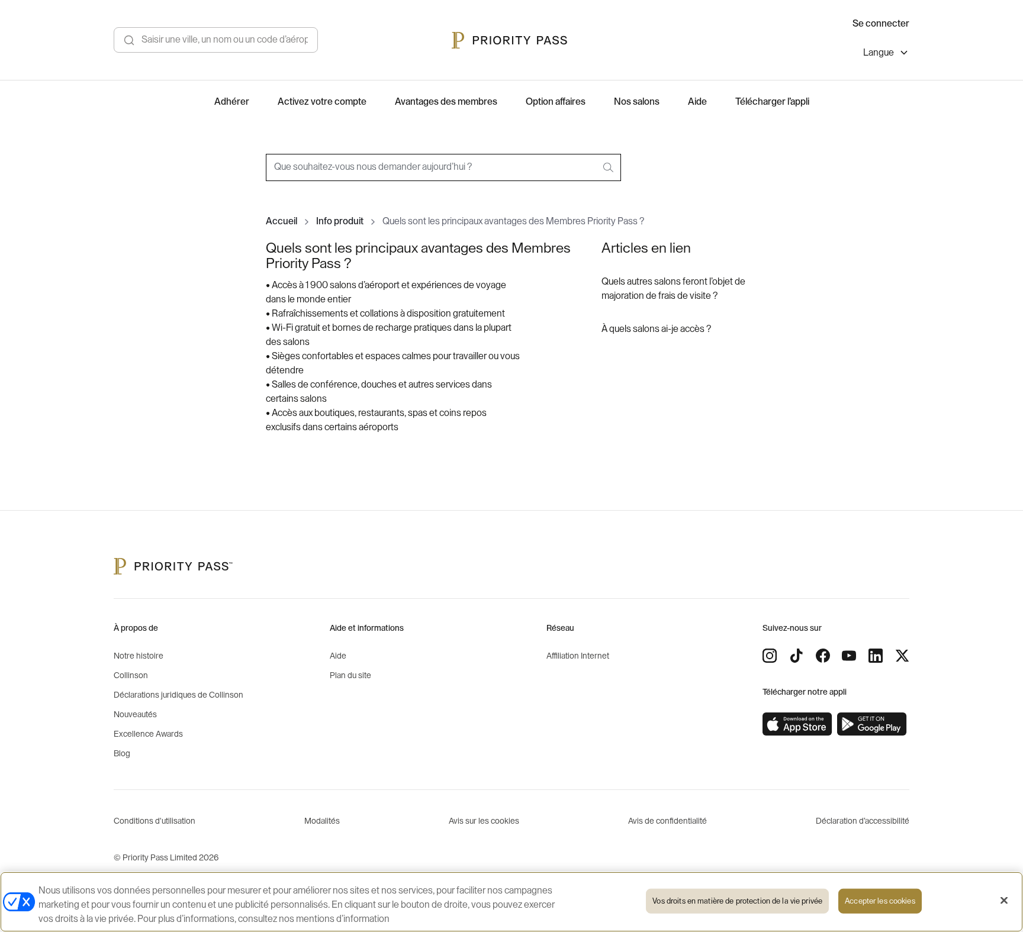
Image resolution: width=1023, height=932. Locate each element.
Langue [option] (878, 52)
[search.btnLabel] (609, 167)
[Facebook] (823, 656)
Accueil (281, 221)
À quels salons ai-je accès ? (656, 329)
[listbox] (886, 54)
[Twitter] (902, 656)
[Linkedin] (875, 656)
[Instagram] (770, 656)
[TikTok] (796, 656)
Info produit (339, 221)
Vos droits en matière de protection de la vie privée (737, 901)
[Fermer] (1004, 901)
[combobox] (443, 167)
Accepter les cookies (880, 901)
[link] (797, 724)
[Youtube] (849, 656)
